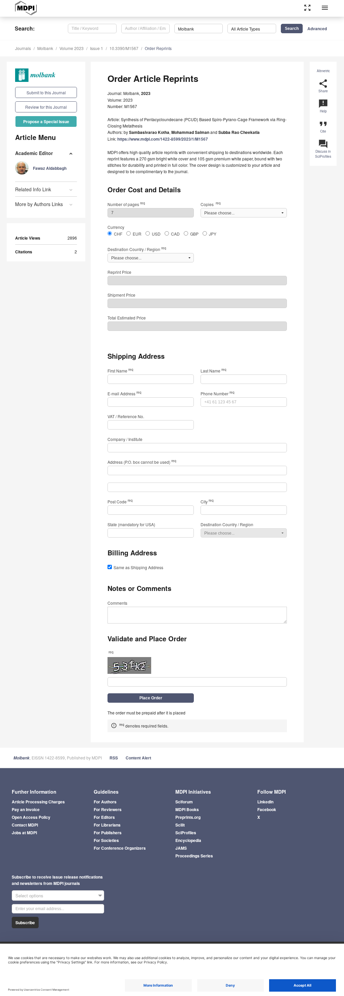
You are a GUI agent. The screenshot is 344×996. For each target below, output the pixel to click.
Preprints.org (188, 817)
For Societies (106, 840)
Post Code (120, 501)
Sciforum (184, 802)
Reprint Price (119, 272)
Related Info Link (33, 189)
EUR (137, 234)
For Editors (104, 817)
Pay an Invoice (26, 809)
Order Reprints (158, 48)
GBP (194, 234)
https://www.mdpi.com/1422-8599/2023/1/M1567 (162, 139)
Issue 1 (96, 48)
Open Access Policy (31, 817)
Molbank (45, 48)
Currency (116, 227)
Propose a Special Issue (46, 121)
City (207, 501)
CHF (118, 234)
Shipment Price (121, 295)
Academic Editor (34, 153)
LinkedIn (265, 802)
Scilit (180, 825)
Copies (211, 204)
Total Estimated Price (127, 317)
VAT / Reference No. (126, 416)
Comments (117, 603)
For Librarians (107, 825)
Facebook (266, 809)
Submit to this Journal (46, 92)
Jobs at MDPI (24, 833)
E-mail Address (124, 393)
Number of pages (126, 204)
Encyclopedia (188, 840)
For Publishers (108, 833)
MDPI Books (187, 809)
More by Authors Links (39, 204)
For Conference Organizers (120, 848)
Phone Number (217, 393)
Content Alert (138, 758)
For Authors (105, 802)
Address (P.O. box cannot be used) (142, 462)
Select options (29, 895)
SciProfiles (185, 833)
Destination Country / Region (137, 249)
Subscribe (25, 922)
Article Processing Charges (38, 802)
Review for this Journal (46, 107)
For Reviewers (108, 809)
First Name (120, 371)
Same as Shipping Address (138, 567)
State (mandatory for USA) (131, 524)
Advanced (317, 29)
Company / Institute (125, 439)
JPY (212, 234)
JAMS (181, 848)
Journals (23, 48)
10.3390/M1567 (124, 48)
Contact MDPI (25, 825)
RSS (114, 758)
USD (156, 234)
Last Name (213, 371)
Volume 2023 (71, 48)
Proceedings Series (194, 856)
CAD (175, 234)
